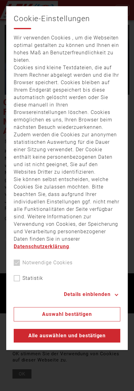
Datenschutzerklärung (41, 246)
